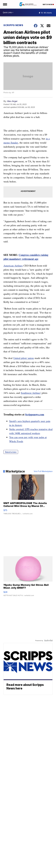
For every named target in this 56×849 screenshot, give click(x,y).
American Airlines (13, 265)
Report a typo (11, 452)
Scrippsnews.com (34, 414)
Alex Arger (12, 101)
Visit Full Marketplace (43, 471)
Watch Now (48, 4)
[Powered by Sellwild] (48, 640)
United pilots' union (23, 358)
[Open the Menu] (4, 4)
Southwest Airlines (30, 393)
